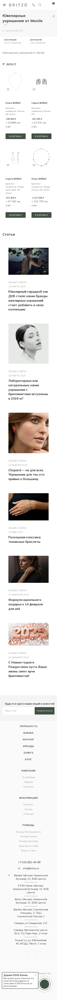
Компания (28, 770)
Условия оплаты (28, 836)
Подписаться (45, 711)
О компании (28, 777)
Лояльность (29, 726)
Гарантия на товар (28, 845)
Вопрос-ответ (28, 850)
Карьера (28, 781)
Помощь (28, 825)
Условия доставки (28, 841)
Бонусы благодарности (28, 831)
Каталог (28, 739)
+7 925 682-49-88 (29, 862)
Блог (28, 759)
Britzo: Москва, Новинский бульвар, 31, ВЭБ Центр (31, 901)
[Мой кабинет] (45, 5)
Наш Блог (28, 804)
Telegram (24, 954)
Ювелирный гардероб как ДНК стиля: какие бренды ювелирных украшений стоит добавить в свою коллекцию (28, 300)
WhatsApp (32, 954)
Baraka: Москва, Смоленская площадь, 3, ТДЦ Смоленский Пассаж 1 (30, 913)
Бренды (28, 746)
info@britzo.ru (31, 868)
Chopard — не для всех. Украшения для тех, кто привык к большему (26, 474)
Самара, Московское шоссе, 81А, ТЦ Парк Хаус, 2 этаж (31, 931)
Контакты (28, 786)
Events (28, 752)
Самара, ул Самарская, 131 (31, 923)
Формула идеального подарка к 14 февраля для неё (25, 604)
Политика (28, 813)
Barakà (28, 732)
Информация (28, 797)
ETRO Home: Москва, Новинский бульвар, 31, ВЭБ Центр (31, 889)
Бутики (28, 809)
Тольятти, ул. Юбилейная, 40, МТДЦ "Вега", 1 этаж (31, 942)
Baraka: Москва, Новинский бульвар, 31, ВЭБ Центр (31, 877)
